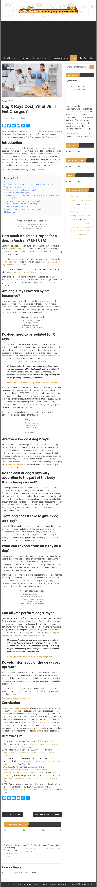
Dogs (73, 58)
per (24, 265)
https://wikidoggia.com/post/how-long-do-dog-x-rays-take (28, 778)
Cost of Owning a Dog (51, 845)
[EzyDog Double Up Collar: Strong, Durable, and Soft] (13, 836)
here (90, 136)
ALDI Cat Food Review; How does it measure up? (80, 208)
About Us (27, 58)
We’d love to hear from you (77, 133)
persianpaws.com (76, 197)
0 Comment (24, 118)
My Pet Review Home (12, 58)
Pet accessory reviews (59, 58)
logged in (16, 872)
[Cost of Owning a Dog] (51, 836)
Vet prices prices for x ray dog (27, 272)
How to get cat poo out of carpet (47, 814)
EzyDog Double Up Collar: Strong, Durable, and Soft (11, 847)
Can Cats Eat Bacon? (13, 814)
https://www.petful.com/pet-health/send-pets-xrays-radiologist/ (30, 790)
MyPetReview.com (73, 112)
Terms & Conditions (65, 884)
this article (41, 361)
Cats (80, 58)
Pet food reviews (40, 58)
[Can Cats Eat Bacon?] (32, 836)
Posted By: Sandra (10, 118)
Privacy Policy (47, 884)
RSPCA (5, 462)
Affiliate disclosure (84, 884)
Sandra (7, 856)
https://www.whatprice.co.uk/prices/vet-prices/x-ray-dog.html (29, 753)
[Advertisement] (48, 37)
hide (15, 178)
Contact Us (88, 58)
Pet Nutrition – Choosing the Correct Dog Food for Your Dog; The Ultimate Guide (81, 223)
